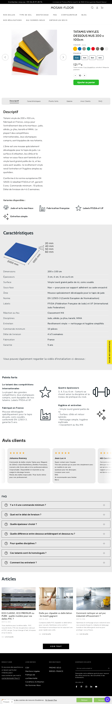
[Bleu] (79, 49)
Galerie (69, 101)
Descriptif (14, 101)
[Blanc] (106, 49)
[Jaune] (75, 49)
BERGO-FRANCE (56, 671)
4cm (84, 58)
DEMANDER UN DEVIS (109, 352)
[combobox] (8, 702)
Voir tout (56, 646)
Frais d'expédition (89, 67)
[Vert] (88, 49)
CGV (27, 667)
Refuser (84, 700)
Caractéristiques (34, 101)
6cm (100, 58)
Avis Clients (85, 101)
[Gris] (97, 49)
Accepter (101, 700)
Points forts (53, 101)
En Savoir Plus (51, 700)
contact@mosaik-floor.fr (11, 678)
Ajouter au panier (86, 82)
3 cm (77, 58)
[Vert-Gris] (84, 49)
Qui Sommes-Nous (33, 685)
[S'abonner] (109, 668)
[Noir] (102, 49)
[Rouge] (93, 49)
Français (6, 702)
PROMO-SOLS (55, 667)
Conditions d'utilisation (34, 682)
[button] (92, 7)
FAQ (100, 101)
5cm (92, 58)
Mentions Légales (32, 671)
